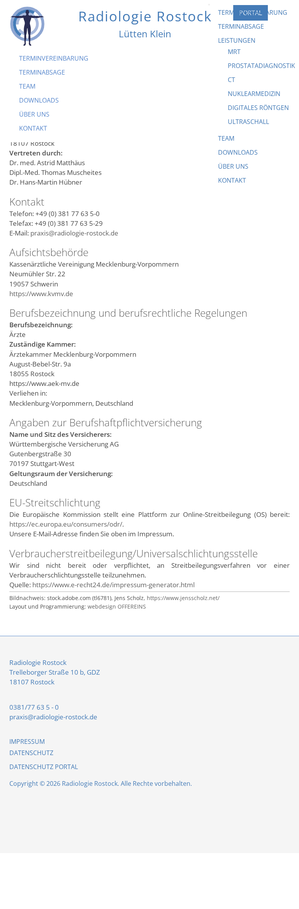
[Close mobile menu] (209, 4)
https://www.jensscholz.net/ (183, 598)
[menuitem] (53, 58)
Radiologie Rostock (145, 16)
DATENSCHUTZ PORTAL (43, 766)
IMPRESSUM (27, 741)
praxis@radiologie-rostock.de (74, 233)
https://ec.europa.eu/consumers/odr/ (65, 524)
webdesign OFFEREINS (117, 606)
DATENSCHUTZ (31, 752)
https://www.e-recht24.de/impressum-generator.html (113, 584)
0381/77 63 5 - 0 (34, 707)
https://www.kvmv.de (41, 293)
